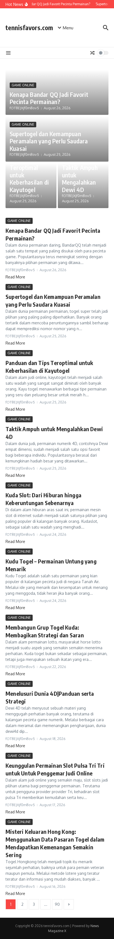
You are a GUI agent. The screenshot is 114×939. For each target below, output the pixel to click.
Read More (15, 277)
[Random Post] (92, 53)
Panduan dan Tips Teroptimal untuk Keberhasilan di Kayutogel (29, 171)
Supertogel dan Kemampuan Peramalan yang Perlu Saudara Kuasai (49, 141)
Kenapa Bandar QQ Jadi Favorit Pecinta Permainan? (49, 97)
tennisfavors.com (29, 28)
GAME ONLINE (23, 85)
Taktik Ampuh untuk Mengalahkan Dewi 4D (80, 178)
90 (57, 904)
